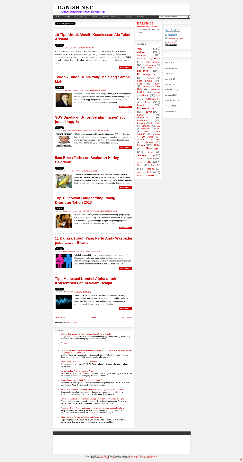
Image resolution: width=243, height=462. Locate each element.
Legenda (155, 123)
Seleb (140, 158)
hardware (156, 92)
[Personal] (170, 43)
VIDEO (140, 175)
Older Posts (127, 318)
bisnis (139, 68)
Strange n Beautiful (111, 17)
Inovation (75, 211)
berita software (149, 65)
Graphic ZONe (133, 458)
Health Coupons (151, 456)
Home (57, 17)
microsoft (145, 129)
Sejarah (142, 155)
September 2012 (171, 111)
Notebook (156, 134)
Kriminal (141, 123)
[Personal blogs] (174, 38)
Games (146, 86)
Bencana (141, 58)
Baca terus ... (125, 67)
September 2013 (171, 68)
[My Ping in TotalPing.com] (171, 45)
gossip (74, 171)
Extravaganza (146, 74)
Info (78, 251)
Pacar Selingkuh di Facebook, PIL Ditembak (79, 362)
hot (70, 211)
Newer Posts (60, 318)
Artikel (65, 251)
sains (150, 152)
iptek (80, 211)
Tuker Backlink (80, 17)
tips (64, 48)
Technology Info (147, 458)
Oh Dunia (147, 137)
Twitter (139, 172)
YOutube (150, 175)
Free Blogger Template (109, 458)
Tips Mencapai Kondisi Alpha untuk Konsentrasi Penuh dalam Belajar (85, 281)
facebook (150, 78)
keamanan (142, 117)
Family (94, 17)
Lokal (158, 126)
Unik (86, 90)
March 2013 (169, 84)
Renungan (75, 90)
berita (69, 130)
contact (140, 17)
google (153, 89)
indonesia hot (86, 130)
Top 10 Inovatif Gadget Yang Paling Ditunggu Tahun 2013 (85, 200)
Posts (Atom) (71, 323)
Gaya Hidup (67, 90)
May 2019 (168, 63)
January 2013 (170, 95)
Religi (157, 145)
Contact (64, 343)
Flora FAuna (67, 171)
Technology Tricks (136, 456)
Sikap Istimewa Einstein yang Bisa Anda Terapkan (81, 417)
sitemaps (128, 17)
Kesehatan (142, 120)
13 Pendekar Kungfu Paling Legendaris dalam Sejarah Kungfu (86, 334)
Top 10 (67, 17)
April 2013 (168, 79)
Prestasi (141, 145)
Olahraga (141, 139)
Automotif (142, 55)
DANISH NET (75, 7)
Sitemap (139, 162)
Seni (152, 158)
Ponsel (149, 142)
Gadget (65, 211)
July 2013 (168, 73)
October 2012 (170, 106)
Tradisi (150, 169)
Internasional (146, 108)
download (152, 68)
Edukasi (142, 70)
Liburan (146, 126)
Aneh (64, 130)
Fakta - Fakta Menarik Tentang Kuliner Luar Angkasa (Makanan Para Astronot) (92, 389)
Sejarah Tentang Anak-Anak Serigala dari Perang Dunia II (84, 380)
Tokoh (68, 48)
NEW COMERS (88, 211)
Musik (146, 132)
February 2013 (170, 90)
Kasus (140, 115)
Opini (157, 139)
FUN (139, 84)
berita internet (76, 130)
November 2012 (170, 100)
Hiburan (145, 95)
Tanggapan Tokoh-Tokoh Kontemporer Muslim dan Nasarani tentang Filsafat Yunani (94, 408)
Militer (157, 128)
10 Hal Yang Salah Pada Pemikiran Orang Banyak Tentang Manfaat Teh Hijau (92, 399)
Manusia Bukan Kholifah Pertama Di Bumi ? (78, 371)
